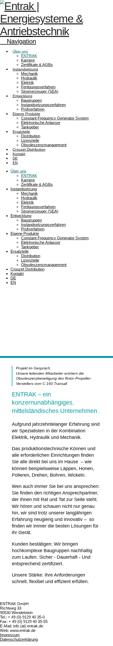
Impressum (10, 635)
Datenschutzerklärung (19, 639)
